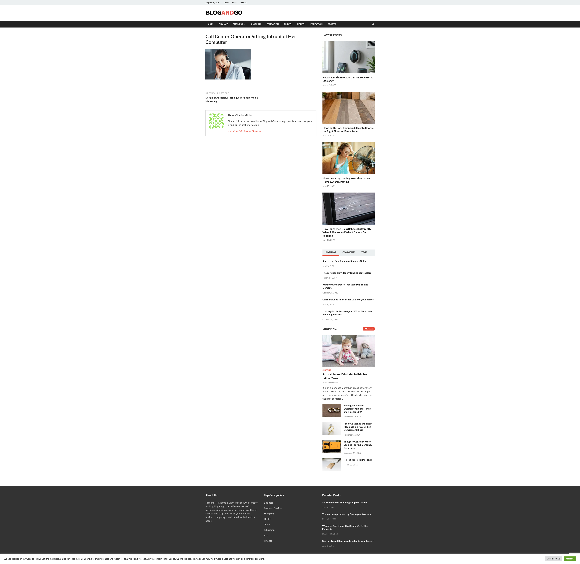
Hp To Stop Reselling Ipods (358, 459)
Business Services (273, 508)
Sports (332, 24)
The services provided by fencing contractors (346, 272)
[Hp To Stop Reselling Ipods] (331, 460)
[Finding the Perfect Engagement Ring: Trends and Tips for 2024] (331, 405)
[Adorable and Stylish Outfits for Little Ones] (348, 336)
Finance (223, 24)
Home (226, 3)
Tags (364, 252)
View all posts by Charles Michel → (244, 130)
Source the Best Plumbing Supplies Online (344, 260)
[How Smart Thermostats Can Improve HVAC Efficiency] (348, 56)
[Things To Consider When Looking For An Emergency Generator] (331, 441)
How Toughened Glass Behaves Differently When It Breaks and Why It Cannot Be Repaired (346, 232)
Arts (210, 24)
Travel (288, 24)
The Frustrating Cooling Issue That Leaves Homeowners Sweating (346, 180)
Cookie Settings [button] (554, 559)
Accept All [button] (570, 559)
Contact (243, 3)
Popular (330, 252)
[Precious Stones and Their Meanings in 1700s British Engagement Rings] (331, 423)
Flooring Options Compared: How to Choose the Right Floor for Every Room (348, 129)
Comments (348, 252)
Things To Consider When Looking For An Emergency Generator (358, 444)
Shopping (256, 24)
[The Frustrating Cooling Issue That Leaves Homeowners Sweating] (348, 157)
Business (238, 24)
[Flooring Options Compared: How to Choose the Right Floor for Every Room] (348, 107)
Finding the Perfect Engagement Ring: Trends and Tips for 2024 (357, 408)
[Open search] (373, 24)
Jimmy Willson (331, 382)
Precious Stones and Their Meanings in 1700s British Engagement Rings (358, 426)
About (234, 3)
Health (301, 24)
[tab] (330, 253)
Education (273, 24)
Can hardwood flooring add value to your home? (348, 299)
